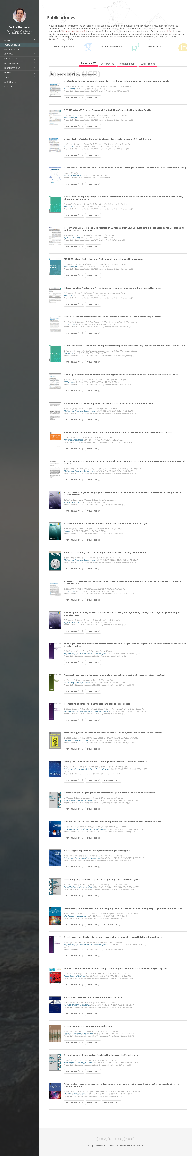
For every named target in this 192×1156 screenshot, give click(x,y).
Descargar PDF (110, 780)
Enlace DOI (92, 97)
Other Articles (148, 63)
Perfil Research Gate (111, 46)
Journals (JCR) (88, 63)
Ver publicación (73, 97)
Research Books (127, 63)
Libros (168, 31)
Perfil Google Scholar (64, 46)
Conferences (107, 63)
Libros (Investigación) (73, 31)
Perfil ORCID (154, 46)
